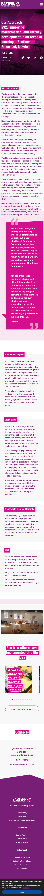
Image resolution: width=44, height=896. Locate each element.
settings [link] (26, 888)
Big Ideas (22, 816)
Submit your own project (22, 709)
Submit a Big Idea (22, 857)
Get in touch (22, 839)
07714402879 (22, 760)
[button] (12, 699)
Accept (22, 892)
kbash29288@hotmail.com (22, 765)
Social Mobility (22, 835)
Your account (22, 869)
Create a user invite (22, 865)
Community (22, 813)
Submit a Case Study (22, 861)
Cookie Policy (22, 842)
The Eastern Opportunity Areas (22, 820)
